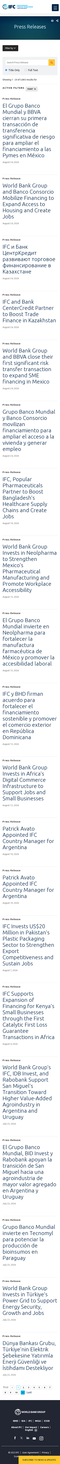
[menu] (55, 7)
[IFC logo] (17, 7)
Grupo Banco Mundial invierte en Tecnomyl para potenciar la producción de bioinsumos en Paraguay (29, 1242)
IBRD (15, 1421)
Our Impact (31, 1427)
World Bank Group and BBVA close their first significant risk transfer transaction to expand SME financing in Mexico (28, 365)
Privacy (45, 1452)
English (29, 1430)
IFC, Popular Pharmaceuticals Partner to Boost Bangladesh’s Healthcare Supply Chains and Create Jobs (25, 497)
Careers (44, 1427)
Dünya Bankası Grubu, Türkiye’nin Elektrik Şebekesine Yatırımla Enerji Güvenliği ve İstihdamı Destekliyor (29, 1355)
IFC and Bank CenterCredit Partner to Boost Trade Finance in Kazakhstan (29, 311)
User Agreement (30, 1452)
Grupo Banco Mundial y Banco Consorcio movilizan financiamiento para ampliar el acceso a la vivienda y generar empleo (29, 430)
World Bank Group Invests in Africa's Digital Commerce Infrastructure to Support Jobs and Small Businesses (25, 782)
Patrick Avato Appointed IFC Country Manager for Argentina (28, 837)
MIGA (38, 1421)
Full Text (33, 70)
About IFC (16, 1427)
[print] (51, 21)
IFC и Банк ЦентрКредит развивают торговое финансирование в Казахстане (29, 259)
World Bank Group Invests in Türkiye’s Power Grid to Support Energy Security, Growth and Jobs (30, 1300)
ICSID (47, 1421)
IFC (30, 1421)
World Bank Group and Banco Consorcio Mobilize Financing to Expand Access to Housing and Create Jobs (28, 200)
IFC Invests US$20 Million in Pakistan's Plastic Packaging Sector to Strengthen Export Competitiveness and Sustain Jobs (28, 944)
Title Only (14, 70)
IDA (23, 1421)
